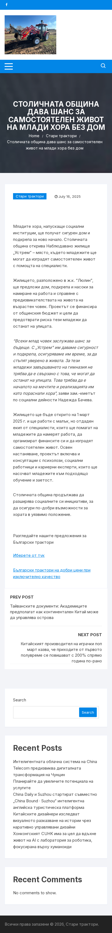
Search (19, 699)
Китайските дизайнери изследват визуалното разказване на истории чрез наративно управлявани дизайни (52, 820)
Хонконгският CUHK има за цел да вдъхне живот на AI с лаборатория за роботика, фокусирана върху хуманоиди (54, 840)
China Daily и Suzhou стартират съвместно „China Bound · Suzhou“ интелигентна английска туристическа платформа (55, 801)
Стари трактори (30, 196)
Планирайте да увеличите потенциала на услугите (53, 784)
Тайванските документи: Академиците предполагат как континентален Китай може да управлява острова (54, 611)
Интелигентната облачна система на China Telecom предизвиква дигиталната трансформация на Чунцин (55, 768)
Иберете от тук (29, 555)
